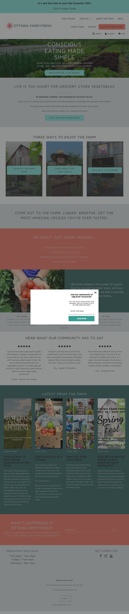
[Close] (95, 292)
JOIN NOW (81, 318)
